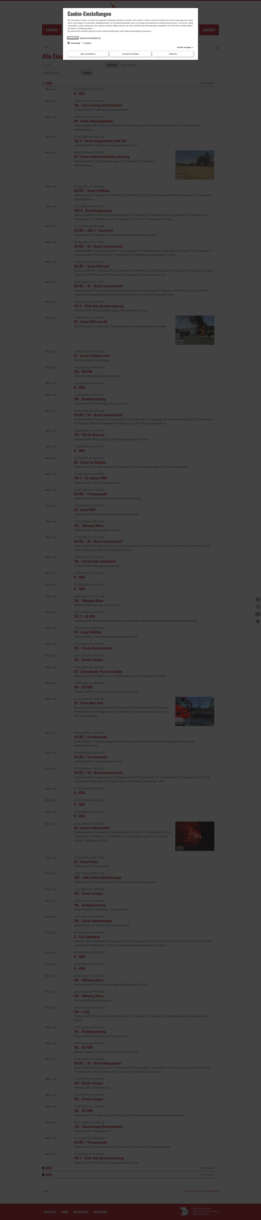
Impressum (73, 38)
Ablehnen (173, 54)
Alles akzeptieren (88, 54)
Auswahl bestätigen (130, 54)
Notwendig (75, 43)
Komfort (87, 43)
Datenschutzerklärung (90, 38)
